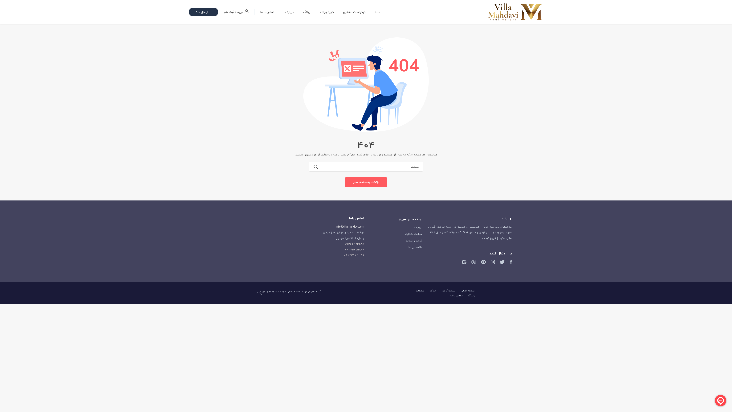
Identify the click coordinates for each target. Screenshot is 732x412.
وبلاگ (306, 12)
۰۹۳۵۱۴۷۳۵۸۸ (354, 243)
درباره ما (288, 12)
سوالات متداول (413, 234)
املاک (433, 290)
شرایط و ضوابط (413, 240)
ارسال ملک (201, 12)
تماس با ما (267, 12)
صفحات (420, 290)
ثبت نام (229, 11)
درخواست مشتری (354, 12)
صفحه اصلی (468, 290)
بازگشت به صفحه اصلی (366, 182)
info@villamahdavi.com (350, 226)
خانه (377, 12)
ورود (239, 11)
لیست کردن (448, 290)
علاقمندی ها (415, 247)
